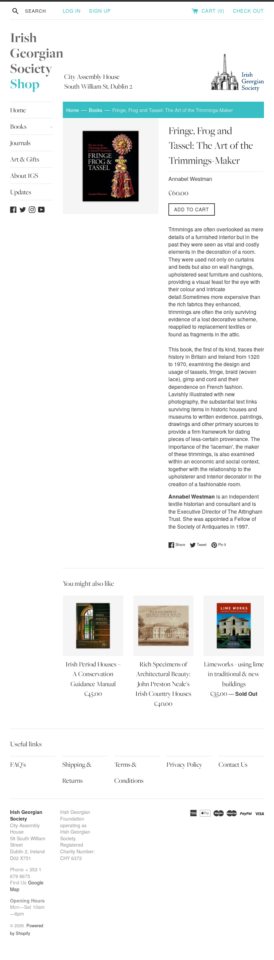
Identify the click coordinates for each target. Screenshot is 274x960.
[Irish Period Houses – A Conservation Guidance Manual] (93, 626)
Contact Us (233, 764)
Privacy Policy (184, 764)
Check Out (248, 10)
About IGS (24, 175)
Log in (72, 10)
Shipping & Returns (77, 772)
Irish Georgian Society (36, 60)
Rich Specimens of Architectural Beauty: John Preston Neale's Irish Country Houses (163, 678)
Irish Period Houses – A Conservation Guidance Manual (93, 673)
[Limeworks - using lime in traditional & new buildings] (233, 626)
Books (31, 126)
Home (18, 110)
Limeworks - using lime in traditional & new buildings (234, 673)
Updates (20, 192)
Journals (20, 142)
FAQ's (18, 764)
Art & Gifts (24, 159)
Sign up (100, 10)
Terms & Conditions (128, 772)
